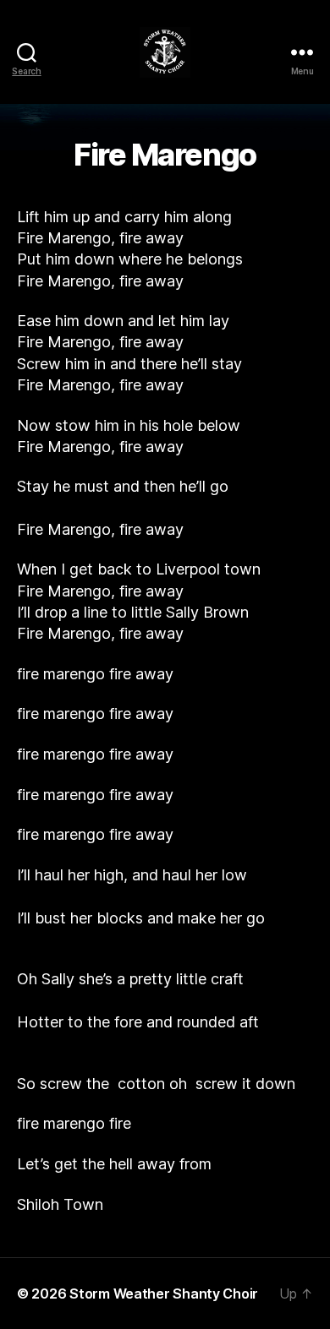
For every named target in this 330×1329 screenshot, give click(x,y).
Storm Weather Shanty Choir (163, 1293)
